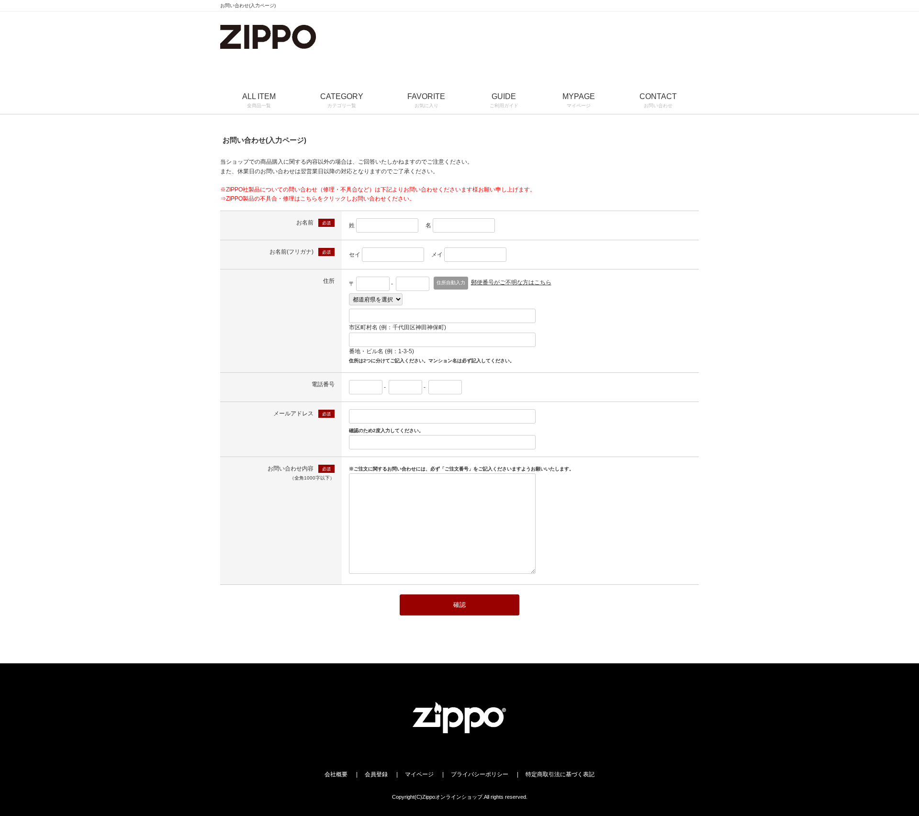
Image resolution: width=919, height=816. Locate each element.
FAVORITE (426, 100)
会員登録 (376, 774)
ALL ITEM (259, 100)
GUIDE (504, 100)
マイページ (419, 774)
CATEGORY (341, 100)
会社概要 (336, 774)
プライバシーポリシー (479, 774)
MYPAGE (578, 100)
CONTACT (658, 100)
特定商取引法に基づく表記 (560, 774)
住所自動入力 (451, 282)
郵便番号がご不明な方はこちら (511, 282)
